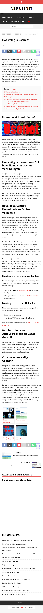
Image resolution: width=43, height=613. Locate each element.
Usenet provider (24, 290)
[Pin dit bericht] (19, 53)
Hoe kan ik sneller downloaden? (12, 583)
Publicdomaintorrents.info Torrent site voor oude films (19, 554)
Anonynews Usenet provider (11, 557)
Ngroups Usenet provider (10, 561)
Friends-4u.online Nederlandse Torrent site (15, 590)
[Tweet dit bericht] (9, 53)
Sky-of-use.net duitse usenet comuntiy (14, 544)
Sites (4, 21)
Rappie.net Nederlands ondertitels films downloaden (18, 568)
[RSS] (21, 2)
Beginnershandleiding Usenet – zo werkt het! (16, 579)
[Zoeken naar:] (21, 26)
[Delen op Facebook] (4, 53)
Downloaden (7, 17)
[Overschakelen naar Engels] (28, 22)
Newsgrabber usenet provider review (13, 576)
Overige (14, 21)
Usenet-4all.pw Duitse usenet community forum (17, 540)
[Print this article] (28, 53)
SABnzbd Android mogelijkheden (12, 587)
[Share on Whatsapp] (33, 53)
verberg (13, 89)
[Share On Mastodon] (38, 53)
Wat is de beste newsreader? (11, 572)
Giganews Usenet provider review (12, 565)
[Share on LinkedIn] (14, 53)
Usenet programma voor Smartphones (14, 594)
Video (30, 17)
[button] (2, 14)
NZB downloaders (32, 296)
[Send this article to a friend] (23, 53)
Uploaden (20, 17)
